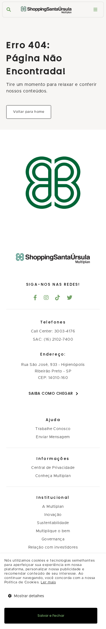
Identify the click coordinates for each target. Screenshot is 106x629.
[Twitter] (70, 298)
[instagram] (46, 298)
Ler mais (48, 582)
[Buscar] (9, 9)
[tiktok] (57, 298)
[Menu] (95, 9)
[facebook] (35, 298)
